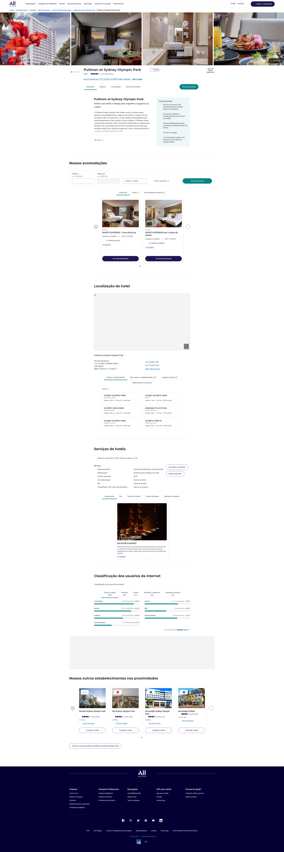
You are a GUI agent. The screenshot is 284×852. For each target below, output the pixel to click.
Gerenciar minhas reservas (194, 793)
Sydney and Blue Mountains (61, 10)
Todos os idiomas (133, 800)
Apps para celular (163, 793)
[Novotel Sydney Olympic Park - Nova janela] (92, 698)
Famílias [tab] (124, 593)
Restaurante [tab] (109, 496)
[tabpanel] (142, 232)
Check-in (77, 175)
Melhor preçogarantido (210, 70)
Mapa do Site (131, 797)
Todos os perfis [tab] (110, 593)
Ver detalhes (121, 556)
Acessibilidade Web (134, 793)
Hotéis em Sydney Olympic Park (84, 10)
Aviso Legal (165, 831)
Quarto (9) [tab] (123, 192)
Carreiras (72, 800)
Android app (161, 800)
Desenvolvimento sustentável (79, 804)
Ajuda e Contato (191, 797)
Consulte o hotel (92, 730)
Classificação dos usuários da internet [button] (127, 576)
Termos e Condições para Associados (119, 831)
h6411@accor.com (152, 369)
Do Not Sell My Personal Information (185, 831)
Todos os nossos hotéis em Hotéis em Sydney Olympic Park (95, 746)
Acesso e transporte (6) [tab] (115, 377)
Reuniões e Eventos (105, 797)
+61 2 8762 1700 (152, 362)
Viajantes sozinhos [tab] (172, 593)
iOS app (159, 797)
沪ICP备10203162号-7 (149, 836)
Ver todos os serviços (177, 467)
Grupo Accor (73, 793)
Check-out (102, 175)
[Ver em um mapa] (142, 322)
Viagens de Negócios (106, 793)
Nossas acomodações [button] (88, 163)
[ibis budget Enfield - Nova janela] (191, 698)
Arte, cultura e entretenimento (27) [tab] (143, 377)
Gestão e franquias (76, 797)
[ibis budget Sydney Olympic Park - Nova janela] (158, 698)
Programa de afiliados (77, 807)
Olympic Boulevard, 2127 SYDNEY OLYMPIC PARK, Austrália (107, 79)
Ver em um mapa (88, 723)
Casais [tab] (135, 593)
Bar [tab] (120, 496)
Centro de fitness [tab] (152, 496)
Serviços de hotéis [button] (110, 449)
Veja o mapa (137, 79)
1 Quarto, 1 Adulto (131, 181)
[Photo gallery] (142, 38)
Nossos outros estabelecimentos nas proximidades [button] (113, 678)
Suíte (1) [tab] (135, 192)
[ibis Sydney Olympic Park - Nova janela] (125, 698)
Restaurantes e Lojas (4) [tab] (142, 383)
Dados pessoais (141, 831)
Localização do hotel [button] (112, 286)
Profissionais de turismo (107, 800)
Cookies (153, 831)
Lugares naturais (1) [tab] (170, 377)
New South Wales (44, 10)
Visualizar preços (189, 87)
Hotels (12, 10)
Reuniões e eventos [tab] (171, 496)
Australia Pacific (21, 10)
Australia (33, 10)
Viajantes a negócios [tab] (152, 593)
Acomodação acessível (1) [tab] (154, 192)
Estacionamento (175, 474)
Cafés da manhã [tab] (133, 496)
